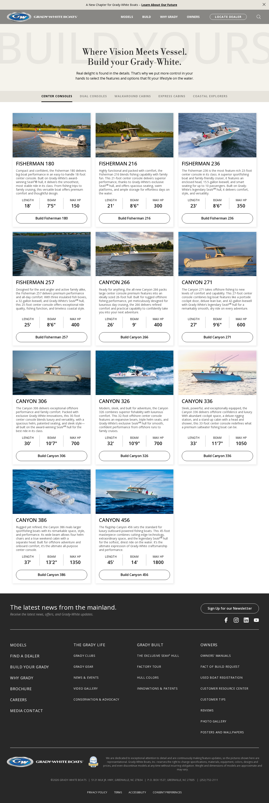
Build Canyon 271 (217, 337)
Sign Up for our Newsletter (230, 608)
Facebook (226, 620)
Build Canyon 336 (217, 455)
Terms (118, 792)
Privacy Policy (97, 792)
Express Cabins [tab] (171, 96)
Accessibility (137, 792)
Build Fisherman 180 (52, 218)
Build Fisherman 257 (52, 337)
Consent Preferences (167, 792)
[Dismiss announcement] (264, 5)
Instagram (236, 620)
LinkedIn (246, 620)
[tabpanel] (134, 344)
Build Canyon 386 (51, 574)
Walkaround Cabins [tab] (133, 96)
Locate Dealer (228, 17)
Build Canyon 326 (134, 455)
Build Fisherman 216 (134, 218)
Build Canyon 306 (51, 455)
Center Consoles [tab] (56, 96)
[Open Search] (258, 17)
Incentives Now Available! (131, 5)
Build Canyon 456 (134, 574)
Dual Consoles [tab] (93, 96)
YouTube (256, 620)
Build (146, 17)
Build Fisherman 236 (217, 218)
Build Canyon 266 (134, 337)
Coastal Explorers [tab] (210, 96)
